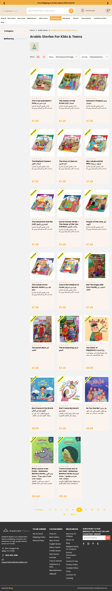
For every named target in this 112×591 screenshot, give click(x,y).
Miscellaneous (55, 570)
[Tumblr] (98, 544)
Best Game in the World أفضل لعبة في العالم (42, 409)
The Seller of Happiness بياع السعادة (95, 349)
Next (73, 514)
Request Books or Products (72, 547)
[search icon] (71, 10)
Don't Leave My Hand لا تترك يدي (69, 409)
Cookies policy (72, 568)
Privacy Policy (72, 564)
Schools (76, 18)
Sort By (84, 57)
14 (104, 509)
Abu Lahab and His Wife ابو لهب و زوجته (94, 162)
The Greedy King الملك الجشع (68, 349)
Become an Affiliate (71, 535)
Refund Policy (38, 540)
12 (92, 509)
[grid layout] (38, 56)
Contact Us (71, 575)
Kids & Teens (43, 18)
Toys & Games (86, 18)
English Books (31, 18)
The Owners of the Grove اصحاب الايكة (67, 102)
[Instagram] (88, 544)
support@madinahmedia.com (14, 562)
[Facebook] (84, 544)
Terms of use (72, 561)
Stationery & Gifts (100, 18)
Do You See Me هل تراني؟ (96, 408)
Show (51, 57)
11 (85, 509)
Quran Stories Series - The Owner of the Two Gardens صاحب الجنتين (69, 224)
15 (64, 514)
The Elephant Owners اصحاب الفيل (41, 162)
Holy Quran (66, 18)
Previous (39, 510)
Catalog (69, 578)
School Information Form (71, 555)
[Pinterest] (93, 544)
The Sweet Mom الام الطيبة (40, 349)
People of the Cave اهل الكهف (96, 223)
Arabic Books (55, 18)
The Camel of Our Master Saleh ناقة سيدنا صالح (41, 287)
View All (52, 573)
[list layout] (44, 56)
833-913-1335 (11, 555)
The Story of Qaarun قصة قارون (68, 162)
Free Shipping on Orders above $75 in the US (56, 3)
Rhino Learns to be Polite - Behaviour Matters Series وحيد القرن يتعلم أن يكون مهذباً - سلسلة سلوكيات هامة (42, 474)
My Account (38, 533)
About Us (70, 540)
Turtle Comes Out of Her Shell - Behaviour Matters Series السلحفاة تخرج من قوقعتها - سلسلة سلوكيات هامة (69, 474)
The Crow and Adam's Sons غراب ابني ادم (42, 102)
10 (79, 509)
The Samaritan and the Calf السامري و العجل (42, 223)
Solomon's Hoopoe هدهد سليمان (96, 102)
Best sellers (12, 18)
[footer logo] (16, 530)
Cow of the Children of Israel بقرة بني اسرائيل (69, 286)
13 (98, 509)
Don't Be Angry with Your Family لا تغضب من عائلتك (95, 287)
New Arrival (21, 18)
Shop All (3, 18)
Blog (2, 22)
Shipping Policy (39, 537)
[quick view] (39, 84)
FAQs (68, 571)
